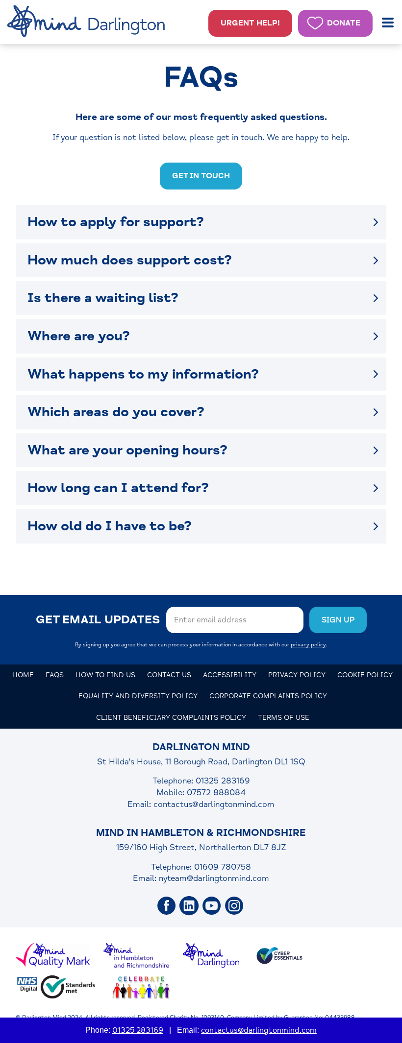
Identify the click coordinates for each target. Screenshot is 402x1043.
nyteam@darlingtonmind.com (214, 878)
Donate (343, 23)
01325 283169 (137, 1030)
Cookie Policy (365, 675)
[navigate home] (88, 22)
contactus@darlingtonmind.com (214, 804)
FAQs (55, 675)
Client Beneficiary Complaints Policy (171, 717)
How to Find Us (105, 675)
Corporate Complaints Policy (268, 696)
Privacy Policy (297, 675)
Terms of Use (283, 717)
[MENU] (389, 22)
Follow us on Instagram (234, 906)
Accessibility (229, 675)
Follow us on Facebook (166, 906)
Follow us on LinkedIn (189, 906)
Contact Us (169, 675)
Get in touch (201, 176)
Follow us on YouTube (212, 906)
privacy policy (308, 644)
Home (23, 675)
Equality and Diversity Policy (138, 696)
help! (250, 23)
